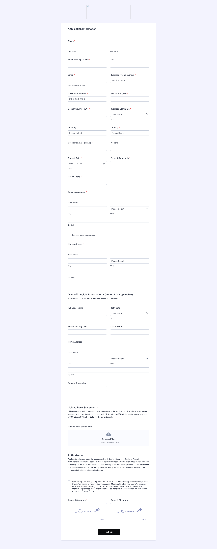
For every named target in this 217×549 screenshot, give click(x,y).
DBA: (113, 59)
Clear (101, 520)
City (69, 214)
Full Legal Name (75, 308)
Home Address (76, 244)
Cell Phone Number (78, 93)
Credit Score (75, 176)
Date (112, 119)
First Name (72, 51)
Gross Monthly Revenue (80, 142)
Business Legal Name (79, 59)
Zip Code (71, 225)
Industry (73, 127)
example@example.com (76, 85)
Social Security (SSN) (79, 109)
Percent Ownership (120, 158)
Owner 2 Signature (119, 500)
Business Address (77, 192)
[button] (146, 114)
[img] (87, 510)
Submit (109, 532)
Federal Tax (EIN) (119, 93)
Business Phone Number (123, 75)
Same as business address (83, 235)
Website (114, 142)
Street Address (73, 202)
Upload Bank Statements (80, 426)
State (112, 214)
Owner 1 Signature (77, 500)
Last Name (114, 51)
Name (71, 41)
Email (71, 75)
